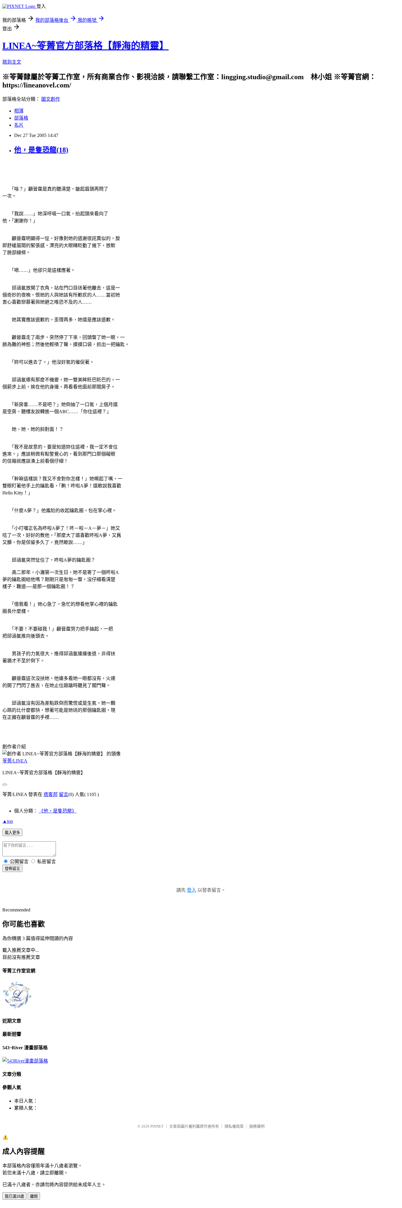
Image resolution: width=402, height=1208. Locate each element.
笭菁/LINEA (14, 760)
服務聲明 (257, 1126)
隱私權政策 (234, 1126)
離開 (34, 1196)
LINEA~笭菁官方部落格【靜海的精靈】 (85, 45)
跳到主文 (11, 61)
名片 (19, 125)
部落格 (21, 117)
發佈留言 (12, 868)
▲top (7, 821)
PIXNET (157, 1126)
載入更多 (12, 832)
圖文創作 (50, 99)
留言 (63, 794)
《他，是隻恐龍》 (58, 810)
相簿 (19, 110)
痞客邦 (51, 794)
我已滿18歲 (14, 1196)
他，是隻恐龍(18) (41, 150)
